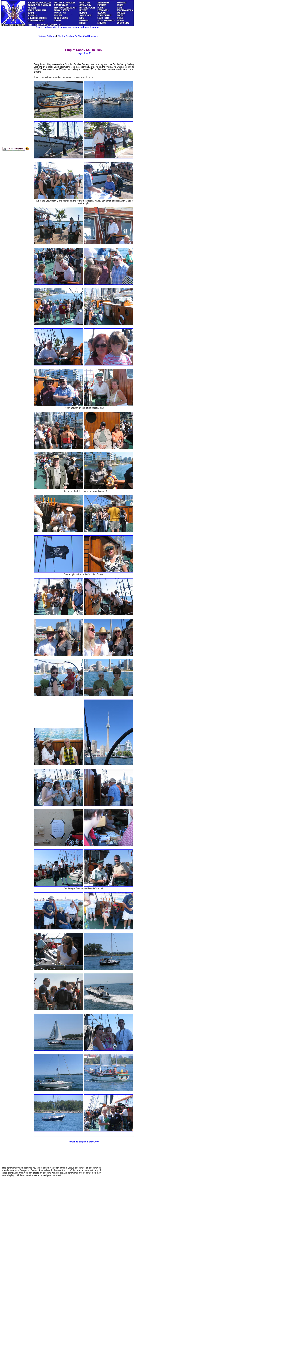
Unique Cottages (47, 36)
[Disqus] (51, 1220)
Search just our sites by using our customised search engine (67, 27)
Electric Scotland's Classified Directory (78, 36)
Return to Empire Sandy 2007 (84, 1141)
